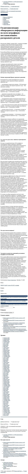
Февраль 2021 (6, 379)
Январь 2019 (6, 409)
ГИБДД (2, 285)
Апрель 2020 (6, 391)
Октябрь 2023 (6, 341)
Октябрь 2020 (6, 384)
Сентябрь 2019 (6, 400)
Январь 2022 (6, 366)
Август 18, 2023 (4, 296)
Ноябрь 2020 (6, 383)
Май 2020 (5, 390)
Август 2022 (6, 357)
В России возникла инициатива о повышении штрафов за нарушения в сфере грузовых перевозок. (14, 324)
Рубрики (3, 312)
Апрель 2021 (6, 377)
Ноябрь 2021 (6, 368)
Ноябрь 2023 (6, 340)
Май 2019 (5, 404)
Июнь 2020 (5, 389)
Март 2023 (5, 348)
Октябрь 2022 (6, 355)
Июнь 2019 (5, 402)
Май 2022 (5, 361)
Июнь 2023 (5, 345)
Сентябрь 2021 (6, 371)
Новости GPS (6, 18)
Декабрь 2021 (6, 367)
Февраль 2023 (6, 350)
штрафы (17, 285)
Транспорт (5, 23)
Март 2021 (5, 378)
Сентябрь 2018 (6, 412)
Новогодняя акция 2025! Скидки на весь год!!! (14, 320)
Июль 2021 (5, 373)
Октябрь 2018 (6, 411)
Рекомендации (6, 22)
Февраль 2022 (6, 364)
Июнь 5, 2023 (4, 303)
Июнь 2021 (5, 374)
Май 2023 (5, 346)
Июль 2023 (5, 344)
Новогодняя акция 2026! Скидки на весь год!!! (14, 317)
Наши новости (6, 24)
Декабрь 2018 (6, 410)
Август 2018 (6, 413)
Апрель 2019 (6, 405)
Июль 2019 (5, 401)
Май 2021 (5, 375)
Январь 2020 (6, 395)
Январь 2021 (6, 380)
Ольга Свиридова (12, 280)
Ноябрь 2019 (6, 398)
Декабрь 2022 (6, 352)
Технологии (6, 20)
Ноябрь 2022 (6, 353)
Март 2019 (5, 406)
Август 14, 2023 (4, 299)
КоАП (4, 19)
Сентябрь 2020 (6, 385)
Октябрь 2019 (6, 399)
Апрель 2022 (6, 362)
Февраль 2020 (6, 394)
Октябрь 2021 (6, 369)
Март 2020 (5, 393)
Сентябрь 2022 (6, 356)
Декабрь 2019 (6, 396)
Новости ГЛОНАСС (8, 17)
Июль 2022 (5, 358)
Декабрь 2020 (6, 382)
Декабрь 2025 (6, 337)
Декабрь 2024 (6, 339)
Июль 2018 (5, 415)
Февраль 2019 (6, 407)
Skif (4, 468)
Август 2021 (6, 372)
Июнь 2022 (5, 360)
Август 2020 (6, 386)
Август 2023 (6, 342)
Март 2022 (5, 363)
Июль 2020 (5, 388)
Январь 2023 (6, 351)
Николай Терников (7, 463)
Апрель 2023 (6, 347)
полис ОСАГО (11, 285)
